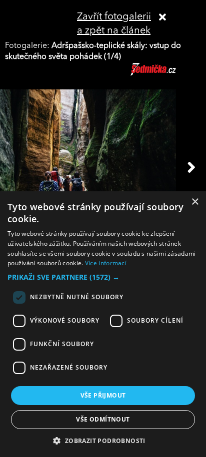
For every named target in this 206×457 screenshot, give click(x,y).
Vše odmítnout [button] (103, 419)
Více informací (105, 263)
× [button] (194, 202)
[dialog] (103, 324)
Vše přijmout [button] (103, 395)
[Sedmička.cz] (165, 74)
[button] (103, 277)
